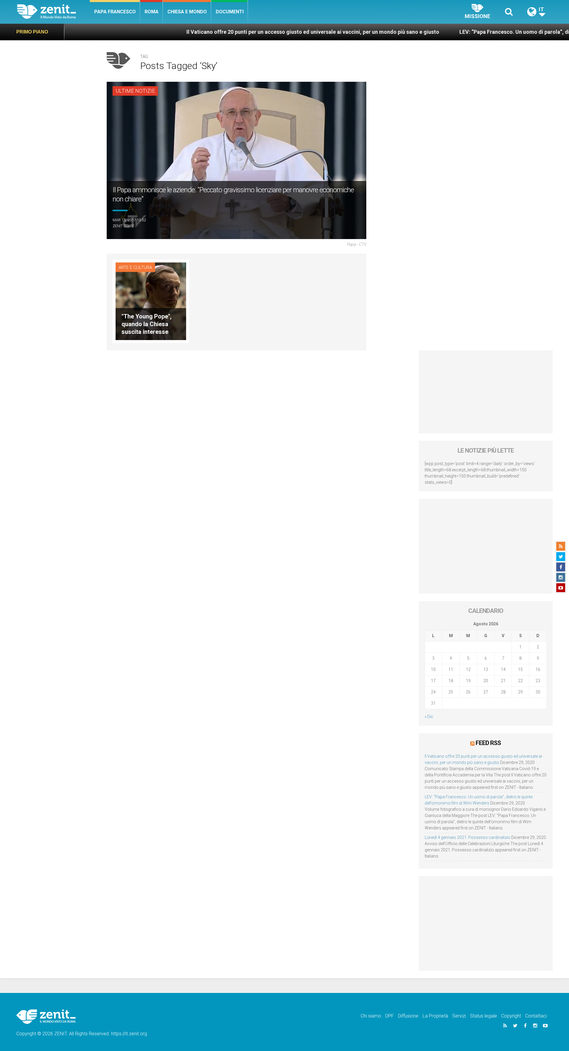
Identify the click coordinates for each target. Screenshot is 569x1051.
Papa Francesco (115, 12)
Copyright (511, 1016)
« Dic (429, 716)
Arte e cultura (135, 267)
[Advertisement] (486, 391)
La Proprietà (435, 1016)
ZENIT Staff (123, 226)
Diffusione (408, 1016)
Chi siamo (371, 1016)
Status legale (483, 1016)
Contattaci (536, 1016)
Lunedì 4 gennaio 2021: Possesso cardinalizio (467, 837)
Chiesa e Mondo (187, 12)
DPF (389, 1016)
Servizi (459, 1016)
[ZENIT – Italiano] (53, 11)
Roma (152, 12)
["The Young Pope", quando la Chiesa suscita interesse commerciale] (151, 301)
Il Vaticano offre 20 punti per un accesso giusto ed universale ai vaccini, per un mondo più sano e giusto (264, 32)
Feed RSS (488, 742)
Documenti (230, 12)
